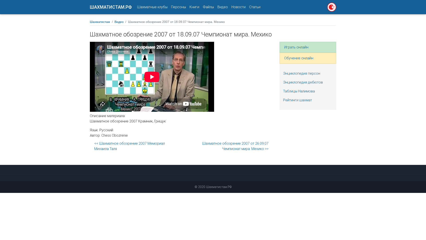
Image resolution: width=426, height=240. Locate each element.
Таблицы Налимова (299, 91)
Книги (194, 7)
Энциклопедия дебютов (303, 82)
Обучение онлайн (298, 58)
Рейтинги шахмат (297, 100)
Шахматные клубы (152, 7)
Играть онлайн (296, 47)
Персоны (178, 7)
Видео (222, 7)
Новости (238, 7)
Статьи (254, 7)
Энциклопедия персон (301, 73)
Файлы (208, 7)
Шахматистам (100, 22)
